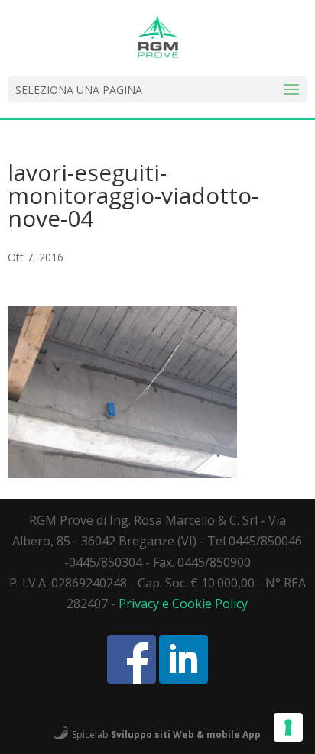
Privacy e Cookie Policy (183, 603)
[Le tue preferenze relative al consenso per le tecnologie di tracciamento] (288, 727)
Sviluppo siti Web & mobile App (186, 733)
